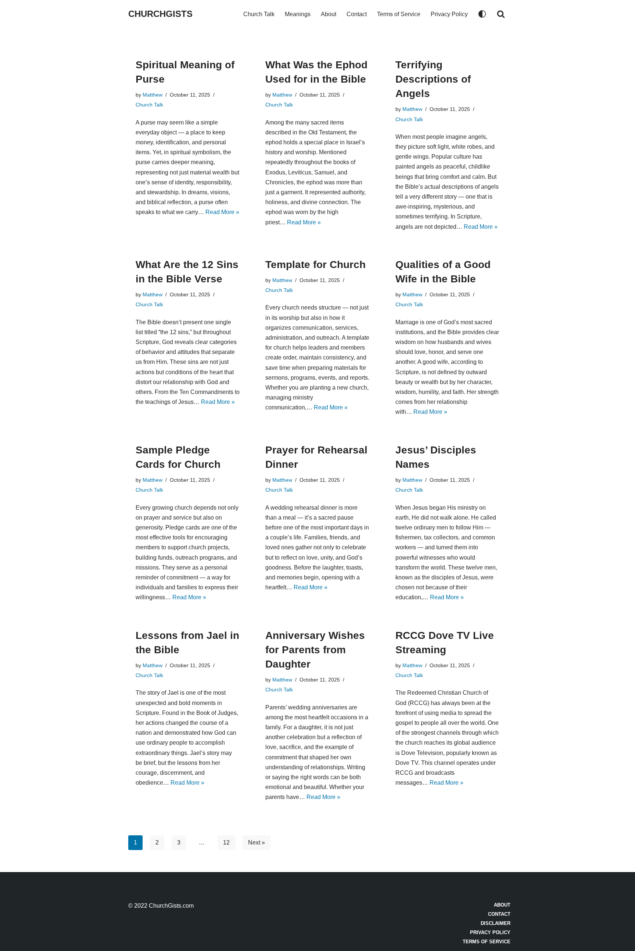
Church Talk (259, 14)
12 (226, 842)
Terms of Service (398, 14)
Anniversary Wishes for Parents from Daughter (315, 650)
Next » (256, 842)
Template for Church (315, 264)
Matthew (152, 95)
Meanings (298, 14)
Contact (357, 14)
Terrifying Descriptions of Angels (433, 79)
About (328, 14)
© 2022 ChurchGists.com (161, 906)
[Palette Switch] (482, 14)
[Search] (501, 14)
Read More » (222, 212)
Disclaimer (495, 923)
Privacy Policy (449, 14)
